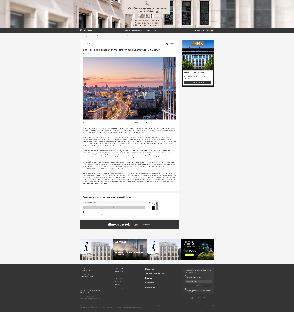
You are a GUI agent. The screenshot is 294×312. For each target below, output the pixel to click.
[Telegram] (192, 298)
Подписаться (114, 207)
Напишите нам (84, 292)
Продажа (127, 30)
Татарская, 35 (119, 278)
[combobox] (124, 268)
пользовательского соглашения (115, 214)
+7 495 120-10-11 (86, 271)
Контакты (157, 30)
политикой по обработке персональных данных (196, 289)
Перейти (145, 224)
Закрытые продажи (121, 288)
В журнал (87, 43)
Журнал (149, 30)
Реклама (149, 283)
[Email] (204, 298)
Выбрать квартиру (198, 82)
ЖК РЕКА (118, 284)
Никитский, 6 (119, 271)
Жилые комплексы (138, 30)
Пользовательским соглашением (167, 306)
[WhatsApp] (198, 298)
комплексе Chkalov (104, 139)
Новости (93, 36)
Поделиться (172, 43)
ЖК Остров (118, 281)
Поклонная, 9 (119, 275)
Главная (82, 36)
